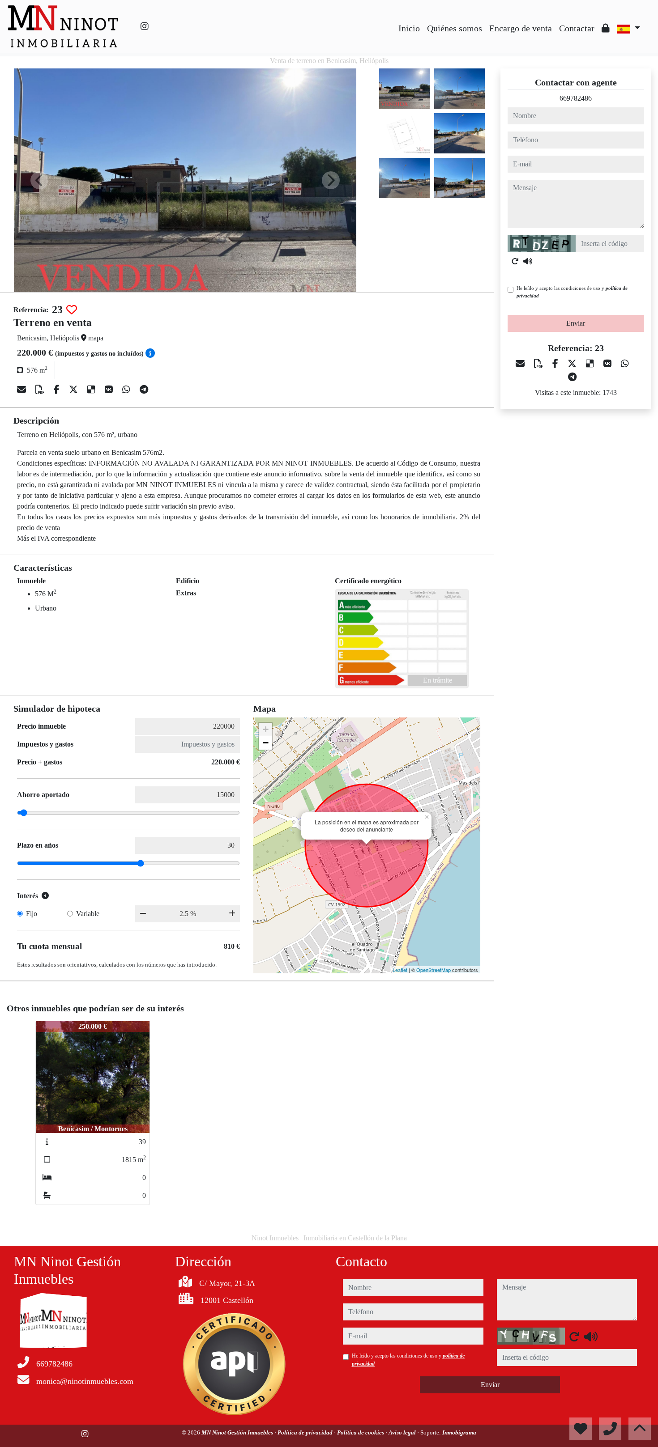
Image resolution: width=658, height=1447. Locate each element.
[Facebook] (58, 390)
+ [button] (266, 729)
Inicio (409, 28)
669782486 (576, 98)
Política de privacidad (306, 1432)
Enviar (575, 323)
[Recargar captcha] (515, 261)
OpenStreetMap (433, 969)
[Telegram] (144, 390)
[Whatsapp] (127, 390)
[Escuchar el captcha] (528, 261)
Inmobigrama (459, 1432)
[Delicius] (92, 390)
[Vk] (110, 390)
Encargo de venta (520, 28)
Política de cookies (361, 1432)
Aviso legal (403, 1432)
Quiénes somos (454, 28)
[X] (74, 390)
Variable (87, 913)
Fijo (31, 913)
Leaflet (400, 969)
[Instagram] (145, 26)
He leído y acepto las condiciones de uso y (572, 291)
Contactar (576, 28)
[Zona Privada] (605, 28)
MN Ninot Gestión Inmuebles (237, 1432)
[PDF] (41, 390)
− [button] (266, 742)
